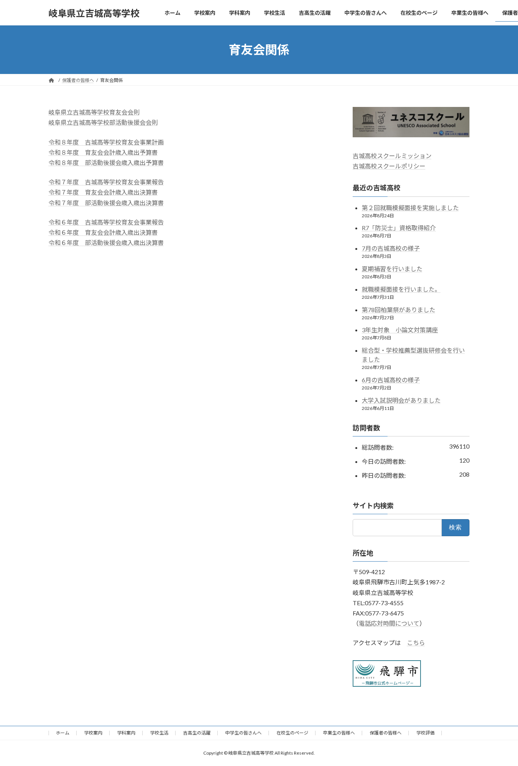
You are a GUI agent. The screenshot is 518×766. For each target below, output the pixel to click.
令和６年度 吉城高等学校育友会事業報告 (106, 222)
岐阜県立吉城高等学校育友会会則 (94, 112)
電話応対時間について (389, 623)
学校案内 (93, 733)
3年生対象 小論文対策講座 (400, 330)
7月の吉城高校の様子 (391, 248)
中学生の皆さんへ (243, 733)
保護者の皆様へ (386, 733)
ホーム (62, 733)
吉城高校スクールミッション (392, 155)
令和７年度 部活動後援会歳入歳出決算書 (106, 202)
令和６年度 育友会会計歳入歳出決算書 (103, 232)
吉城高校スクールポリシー (389, 166)
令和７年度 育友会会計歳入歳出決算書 (103, 192)
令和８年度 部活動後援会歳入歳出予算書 (106, 162)
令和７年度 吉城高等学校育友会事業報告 (106, 181)
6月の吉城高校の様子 (391, 379)
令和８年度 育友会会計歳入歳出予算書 (103, 152)
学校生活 (159, 733)
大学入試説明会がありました (401, 400)
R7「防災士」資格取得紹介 (399, 228)
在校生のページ (292, 733)
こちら (416, 643)
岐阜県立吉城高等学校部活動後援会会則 (103, 122)
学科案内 (126, 733)
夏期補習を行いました (392, 268)
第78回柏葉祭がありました (398, 309)
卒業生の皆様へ (339, 733)
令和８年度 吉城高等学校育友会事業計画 (106, 142)
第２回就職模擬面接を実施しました (410, 207)
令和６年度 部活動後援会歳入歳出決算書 (106, 242)
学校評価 (425, 733)
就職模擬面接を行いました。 (401, 289)
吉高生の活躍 (196, 733)
